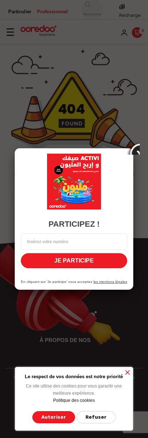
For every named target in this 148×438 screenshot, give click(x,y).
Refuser (96, 417)
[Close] (133, 148)
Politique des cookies (74, 400)
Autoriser (53, 417)
